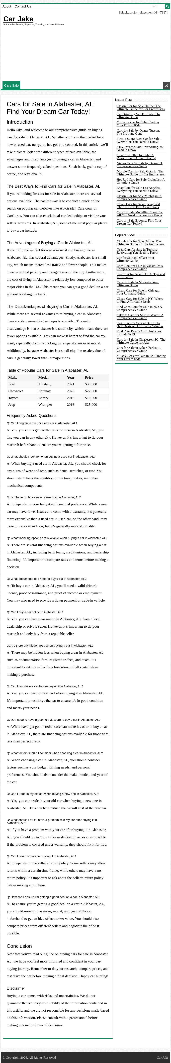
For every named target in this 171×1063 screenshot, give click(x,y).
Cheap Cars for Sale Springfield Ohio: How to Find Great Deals (138, 205)
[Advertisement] (85, 53)
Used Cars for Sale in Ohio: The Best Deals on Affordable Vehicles (140, 324)
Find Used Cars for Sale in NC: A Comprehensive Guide (139, 308)
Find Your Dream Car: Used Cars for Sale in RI (139, 332)
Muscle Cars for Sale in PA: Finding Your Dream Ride (141, 357)
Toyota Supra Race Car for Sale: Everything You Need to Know (138, 140)
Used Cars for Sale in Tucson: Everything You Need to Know (137, 251)
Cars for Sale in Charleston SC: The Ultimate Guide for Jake (141, 341)
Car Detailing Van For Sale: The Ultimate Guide (138, 115)
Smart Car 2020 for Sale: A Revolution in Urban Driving (136, 156)
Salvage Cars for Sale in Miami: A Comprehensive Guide (140, 316)
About (7, 6)
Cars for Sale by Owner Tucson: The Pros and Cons (138, 132)
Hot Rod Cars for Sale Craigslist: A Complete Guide (141, 181)
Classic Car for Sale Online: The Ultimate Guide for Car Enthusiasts (141, 107)
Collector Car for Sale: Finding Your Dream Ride (138, 123)
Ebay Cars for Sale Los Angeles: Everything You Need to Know (139, 189)
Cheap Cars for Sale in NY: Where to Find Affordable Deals (140, 300)
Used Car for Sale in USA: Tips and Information (141, 275)
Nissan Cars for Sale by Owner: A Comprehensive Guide (139, 164)
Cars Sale (11, 85)
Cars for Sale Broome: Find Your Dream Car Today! (139, 222)
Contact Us (23, 6)
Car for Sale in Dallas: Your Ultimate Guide (135, 259)
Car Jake (18, 19)
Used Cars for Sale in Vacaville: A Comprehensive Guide (140, 267)
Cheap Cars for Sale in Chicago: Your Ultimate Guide (138, 291)
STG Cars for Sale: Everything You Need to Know (140, 148)
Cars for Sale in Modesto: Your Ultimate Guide (138, 283)
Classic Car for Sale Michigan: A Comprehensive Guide (139, 197)
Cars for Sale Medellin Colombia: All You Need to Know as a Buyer (140, 213)
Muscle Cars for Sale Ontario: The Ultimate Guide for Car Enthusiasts (141, 172)
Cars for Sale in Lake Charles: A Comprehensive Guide (139, 349)
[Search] (167, 6)
